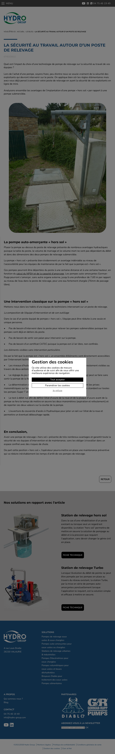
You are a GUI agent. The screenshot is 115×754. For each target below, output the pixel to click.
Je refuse (57, 390)
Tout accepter (57, 379)
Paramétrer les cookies (57, 385)
